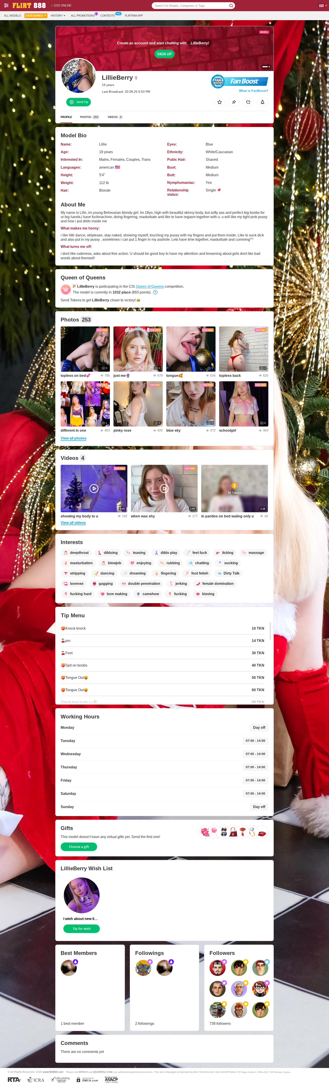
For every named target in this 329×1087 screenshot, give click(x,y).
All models (12, 15)
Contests (107, 15)
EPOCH (83, 1072)
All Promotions (83, 15)
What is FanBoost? (253, 90)
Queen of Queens (150, 286)
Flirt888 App (134, 15)
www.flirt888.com (53, 1071)
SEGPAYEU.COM (102, 1072)
